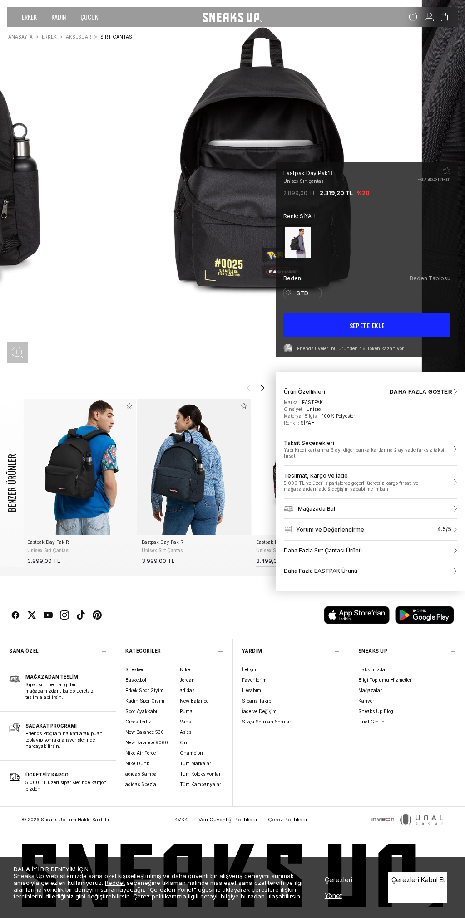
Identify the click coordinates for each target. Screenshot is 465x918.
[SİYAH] (297, 242)
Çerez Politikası (287, 819)
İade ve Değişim (259, 711)
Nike (185, 669)
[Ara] (413, 17)
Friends (305, 348)
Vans (185, 721)
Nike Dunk (137, 763)
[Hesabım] (429, 17)
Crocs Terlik (138, 721)
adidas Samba (141, 773)
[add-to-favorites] (129, 405)
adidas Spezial (141, 784)
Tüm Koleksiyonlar (200, 773)
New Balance (194, 700)
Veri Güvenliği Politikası (227, 819)
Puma (186, 711)
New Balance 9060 (146, 742)
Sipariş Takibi (257, 700)
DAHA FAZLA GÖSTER (421, 392)
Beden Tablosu (430, 278)
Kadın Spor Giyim (144, 700)
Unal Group (371, 721)
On (183, 742)
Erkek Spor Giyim (144, 690)
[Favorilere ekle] (446, 170)
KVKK (181, 819)
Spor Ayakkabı (141, 711)
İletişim (249, 669)
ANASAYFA (20, 36)
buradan (253, 896)
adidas (187, 690)
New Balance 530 (144, 732)
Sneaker (134, 669)
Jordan (187, 680)
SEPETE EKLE (367, 325)
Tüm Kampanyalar (200, 784)
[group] (79, 483)
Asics (185, 732)
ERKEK (29, 16)
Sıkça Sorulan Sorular (266, 721)
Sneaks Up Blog (375, 711)
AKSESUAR (78, 36)
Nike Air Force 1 (142, 753)
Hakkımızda (371, 669)
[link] (370, 449)
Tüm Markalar (195, 763)
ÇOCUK (89, 16)
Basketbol (135, 680)
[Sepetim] (444, 17)
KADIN (58, 16)
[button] (17, 352)
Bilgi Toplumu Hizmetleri (385, 680)
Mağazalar (370, 690)
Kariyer (366, 700)
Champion (191, 753)
